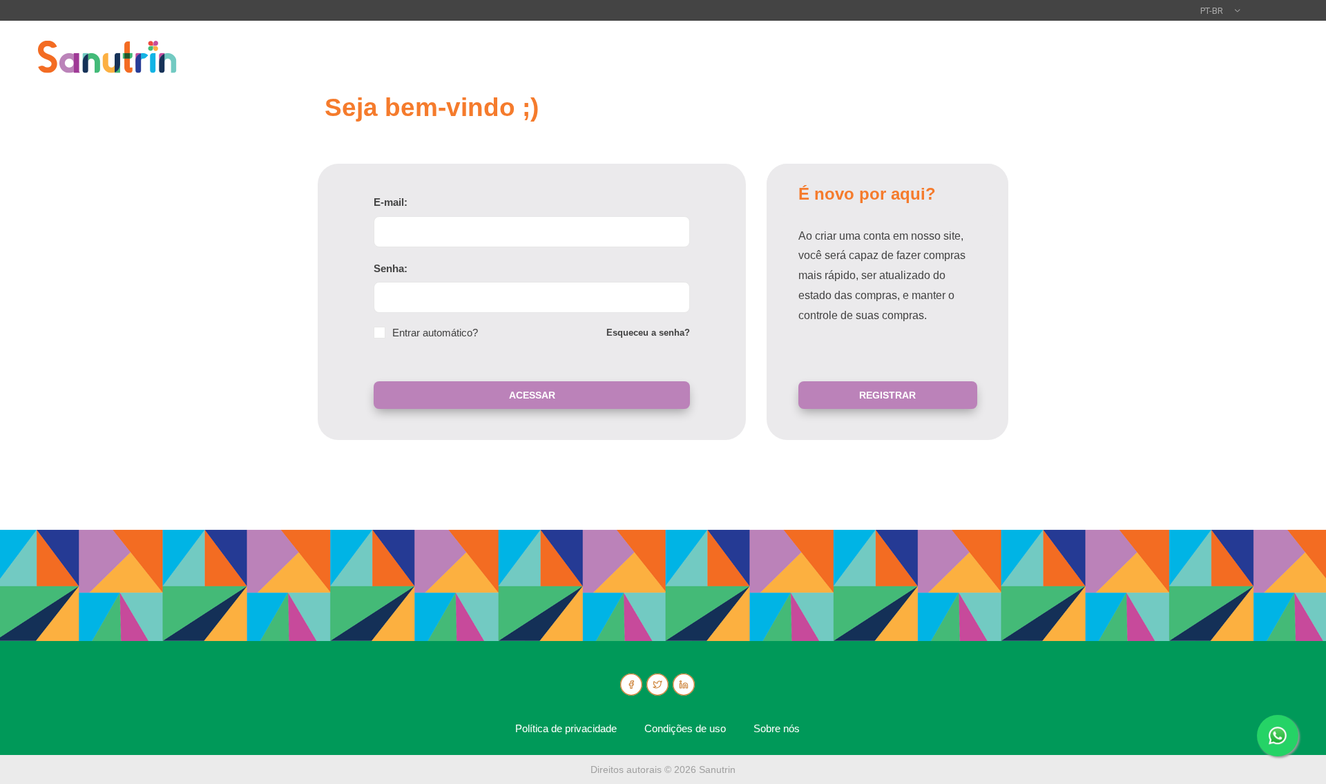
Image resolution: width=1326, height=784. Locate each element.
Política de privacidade (566, 728)
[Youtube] (684, 684)
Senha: (390, 268)
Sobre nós (776, 728)
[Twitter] (657, 684)
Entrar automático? (435, 332)
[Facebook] (631, 684)
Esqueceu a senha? (648, 332)
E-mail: (390, 202)
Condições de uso (685, 728)
